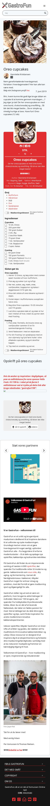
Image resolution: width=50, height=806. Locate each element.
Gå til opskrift (20, 427)
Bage (19, 183)
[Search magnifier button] (45, 13)
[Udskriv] (21, 146)
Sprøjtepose (13, 206)
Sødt (38, 183)
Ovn (10, 203)
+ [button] (31, 153)
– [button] (19, 153)
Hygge (24, 183)
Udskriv (34, 427)
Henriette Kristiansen (20, 74)
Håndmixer (13, 198)
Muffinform (13, 195)
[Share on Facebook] (26, 146)
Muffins (31, 183)
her (28, 90)
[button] (29, 146)
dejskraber (13, 209)
